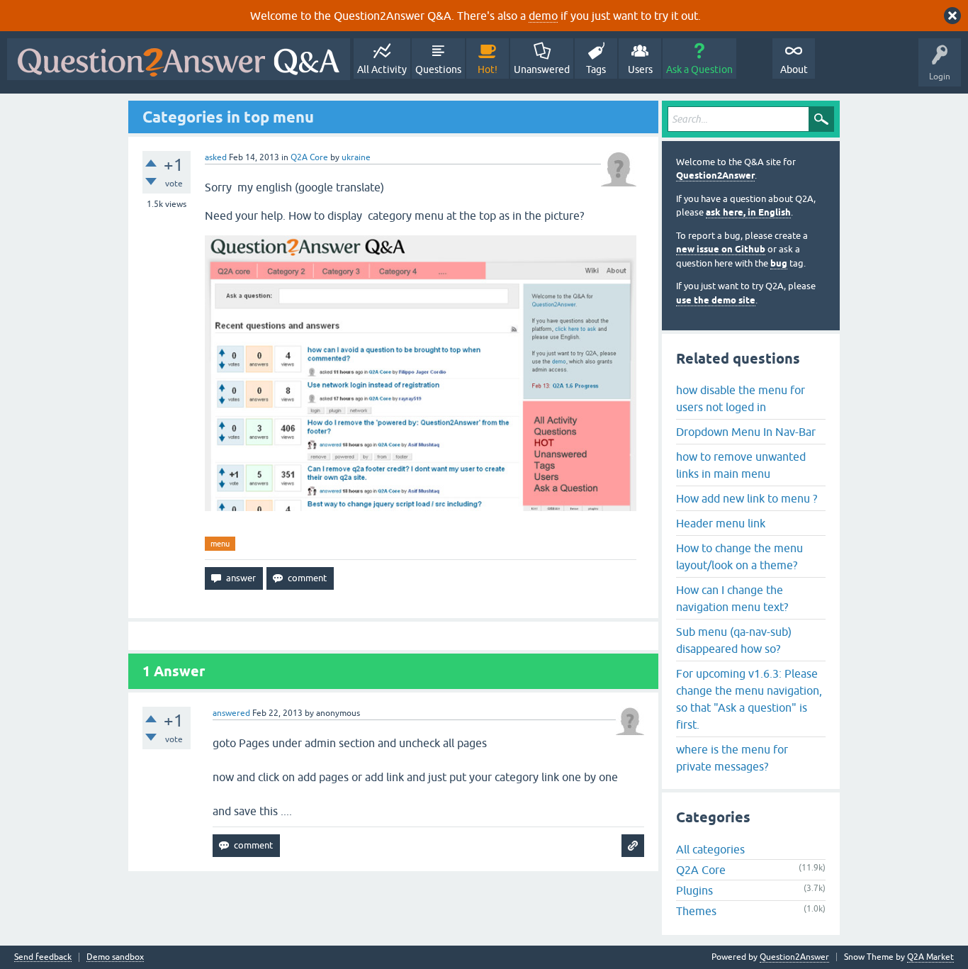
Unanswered (542, 69)
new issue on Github (720, 249)
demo (543, 15)
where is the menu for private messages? (732, 758)
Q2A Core (309, 157)
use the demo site (715, 300)
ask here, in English (748, 212)
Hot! (487, 69)
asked (216, 157)
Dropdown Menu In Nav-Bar (746, 431)
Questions (438, 69)
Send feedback (43, 957)
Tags (596, 69)
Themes (696, 910)
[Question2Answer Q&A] (178, 59)
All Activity (382, 69)
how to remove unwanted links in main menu (741, 465)
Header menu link (720, 523)
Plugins (694, 890)
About (794, 69)
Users (640, 69)
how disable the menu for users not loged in (740, 398)
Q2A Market (930, 957)
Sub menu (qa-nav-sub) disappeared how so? (734, 640)
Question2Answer (715, 175)
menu (220, 543)
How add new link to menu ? (746, 498)
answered (231, 713)
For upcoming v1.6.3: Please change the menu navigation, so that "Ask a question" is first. (749, 699)
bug (778, 263)
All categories (710, 849)
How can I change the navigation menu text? (732, 598)
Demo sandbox (115, 957)
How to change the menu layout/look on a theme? (739, 556)
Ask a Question (699, 69)
